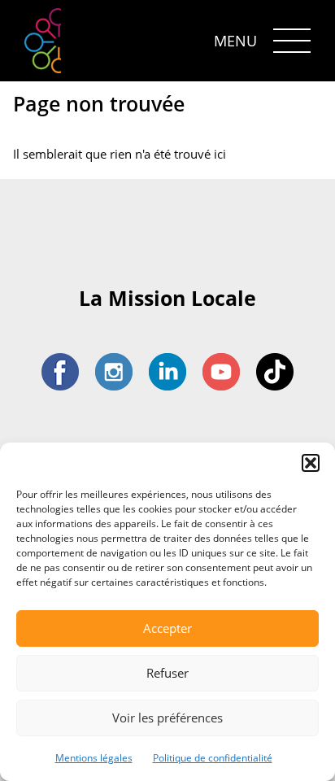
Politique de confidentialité (212, 758)
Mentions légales (94, 758)
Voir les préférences (167, 717)
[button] (310, 463)
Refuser (167, 673)
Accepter (167, 628)
